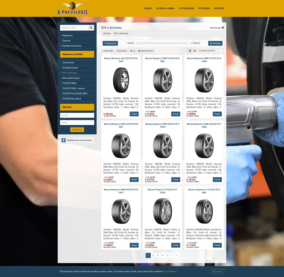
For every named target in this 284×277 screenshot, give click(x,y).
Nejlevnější (108, 51)
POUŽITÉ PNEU (69, 83)
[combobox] (220, 50)
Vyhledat (216, 43)
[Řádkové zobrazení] (194, 51)
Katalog (106, 33)
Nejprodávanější (146, 51)
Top (133, 51)
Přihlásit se (77, 129)
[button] (165, 8)
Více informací (170, 271)
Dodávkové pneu (70, 68)
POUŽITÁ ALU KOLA (72, 99)
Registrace (68, 35)
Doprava (66, 40)
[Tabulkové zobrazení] (190, 51)
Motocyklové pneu (71, 78)
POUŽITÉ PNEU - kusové (74, 88)
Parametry (111, 43)
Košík (218, 28)
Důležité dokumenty (72, 46)
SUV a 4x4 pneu (70, 73)
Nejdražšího (122, 51)
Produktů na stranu (207, 51)
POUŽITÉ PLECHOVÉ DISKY (75, 93)
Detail (134, 114)
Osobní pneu (68, 62)
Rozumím (217, 271)
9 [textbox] (217, 51)
